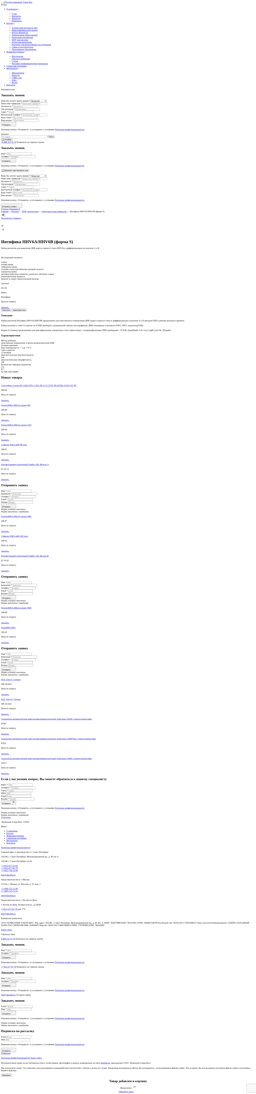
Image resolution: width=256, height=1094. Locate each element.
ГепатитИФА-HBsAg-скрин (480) (16, 516)
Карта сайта (6, 930)
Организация (8, 109)
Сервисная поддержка (16, 66)
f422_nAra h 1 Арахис (11, 699)
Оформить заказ (126, 1092)
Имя (4, 154)
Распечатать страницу (11, 218)
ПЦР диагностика (20, 40)
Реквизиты (17, 21)
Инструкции (17, 56)
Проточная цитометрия (22, 37)
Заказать (5, 307)
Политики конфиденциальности (69, 129)
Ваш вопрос (7, 120)
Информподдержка (15, 52)
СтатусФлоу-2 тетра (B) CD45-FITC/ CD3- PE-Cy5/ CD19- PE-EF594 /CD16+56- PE (38, 385)
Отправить (7, 125)
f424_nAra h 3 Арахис (11, 679)
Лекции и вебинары (21, 59)
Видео (14, 82)
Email (4, 499)
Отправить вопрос (10, 207)
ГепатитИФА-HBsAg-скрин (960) (16, 608)
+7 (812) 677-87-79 (9, 868)
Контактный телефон (11, 115)
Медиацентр (12, 68)
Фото (14, 80)
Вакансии (16, 18)
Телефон (5, 156)
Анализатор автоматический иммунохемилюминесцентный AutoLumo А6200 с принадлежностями (46, 719)
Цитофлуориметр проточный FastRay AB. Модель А (25, 464)
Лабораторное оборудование (25, 35)
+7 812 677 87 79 (8, 967)
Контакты (16, 16)
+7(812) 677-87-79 (9, 909)
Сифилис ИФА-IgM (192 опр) (14, 536)
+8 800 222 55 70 (8, 142)
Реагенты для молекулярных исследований (31, 45)
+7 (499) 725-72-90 (9, 889)
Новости (16, 75)
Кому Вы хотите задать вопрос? (15, 101)
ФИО (4, 785)
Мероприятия (18, 73)
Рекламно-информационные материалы (30, 63)
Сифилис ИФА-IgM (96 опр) (14, 445)
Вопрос (4, 502)
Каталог (10, 23)
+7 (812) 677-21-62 (9, 866)
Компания (6, 494)
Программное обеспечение (24, 49)
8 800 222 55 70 (8, 939)
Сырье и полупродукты (22, 47)
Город (4, 790)
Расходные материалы (22, 42)
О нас (14, 14)
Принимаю (6, 1075)
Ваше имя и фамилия (11, 103)
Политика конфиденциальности (15, 847)
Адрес (4, 112)
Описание (6, 310)
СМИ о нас (17, 78)
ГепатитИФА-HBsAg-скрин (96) (15, 405)
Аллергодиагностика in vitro (24, 28)
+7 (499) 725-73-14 (9, 891)
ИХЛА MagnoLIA (20, 32)
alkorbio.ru (105, 1063)
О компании (12, 9)
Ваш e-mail (6, 117)
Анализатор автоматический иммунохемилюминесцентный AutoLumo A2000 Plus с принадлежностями (48, 739)
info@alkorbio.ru (8, 875)
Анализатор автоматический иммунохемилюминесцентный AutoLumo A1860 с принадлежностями (46, 758)
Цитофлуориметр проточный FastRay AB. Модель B (25, 556)
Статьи (15, 61)
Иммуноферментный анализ (25, 30)
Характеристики (19, 310)
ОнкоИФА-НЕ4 (8, 627)
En (5, 4)
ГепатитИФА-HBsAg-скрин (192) (16, 425)
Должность (7, 106)
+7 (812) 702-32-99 (9, 870)
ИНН (3, 793)
